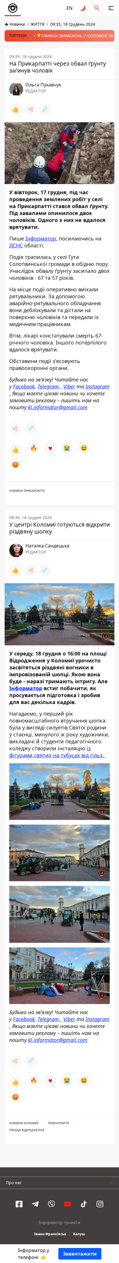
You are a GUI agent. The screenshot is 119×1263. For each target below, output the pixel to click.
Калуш (79, 1233)
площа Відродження (26, 1130)
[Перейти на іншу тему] (83, 8)
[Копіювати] (45, 109)
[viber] (51, 1204)
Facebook (24, 386)
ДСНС (16, 245)
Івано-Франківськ (50, 1233)
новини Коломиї (23, 1123)
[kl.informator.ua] (13, 8)
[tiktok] (83, 1204)
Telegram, (50, 386)
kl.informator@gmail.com (58, 407)
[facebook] (19, 1204)
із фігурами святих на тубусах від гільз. (57, 752)
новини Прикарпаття (27, 491)
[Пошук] (97, 8)
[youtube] (67, 1204)
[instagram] (99, 1204)
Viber (69, 386)
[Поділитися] (31, 109)
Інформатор (40, 238)
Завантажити (80, 1254)
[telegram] (35, 1204)
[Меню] (110, 8)
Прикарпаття (58, 1123)
